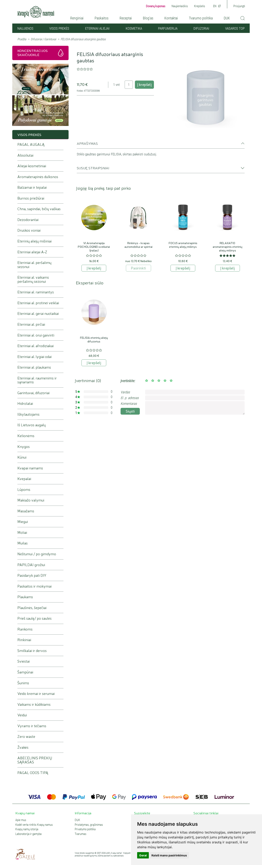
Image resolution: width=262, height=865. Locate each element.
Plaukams (25, 597)
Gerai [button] (143, 855)
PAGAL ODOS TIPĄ (32, 773)
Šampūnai (25, 672)
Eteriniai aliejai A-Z (32, 252)
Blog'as (148, 18)
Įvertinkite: (128, 381)
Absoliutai (25, 155)
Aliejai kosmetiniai (31, 166)
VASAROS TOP (235, 28)
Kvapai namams (30, 468)
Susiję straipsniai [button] (93, 168)
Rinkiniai (24, 640)
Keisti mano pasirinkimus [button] (169, 855)
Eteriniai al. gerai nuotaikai (38, 313)
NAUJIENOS (25, 28)
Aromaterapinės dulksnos (37, 177)
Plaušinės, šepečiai (31, 608)
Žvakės (22, 747)
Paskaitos (101, 18)
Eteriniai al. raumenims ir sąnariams (37, 380)
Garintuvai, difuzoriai (33, 393)
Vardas (125, 392)
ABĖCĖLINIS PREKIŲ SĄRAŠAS (34, 760)
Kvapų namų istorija (26, 829)
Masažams (25, 511)
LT (219, 6)
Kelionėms (25, 436)
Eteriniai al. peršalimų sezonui (34, 264)
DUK (227, 18)
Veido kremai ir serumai (36, 693)
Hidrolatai (25, 403)
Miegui (22, 521)
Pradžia (21, 39)
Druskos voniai (29, 230)
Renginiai (77, 18)
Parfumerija (167, 28)
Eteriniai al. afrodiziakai (35, 346)
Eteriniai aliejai (97, 28)
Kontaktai (171, 18)
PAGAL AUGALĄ (30, 144)
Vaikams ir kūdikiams (34, 704)
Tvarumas (80, 834)
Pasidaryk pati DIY (31, 575)
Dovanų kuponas (155, 6)
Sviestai (23, 661)
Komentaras (129, 404)
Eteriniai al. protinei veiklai (38, 303)
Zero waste (26, 736)
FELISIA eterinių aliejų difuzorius (94, 339)
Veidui (22, 715)
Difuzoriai (201, 28)
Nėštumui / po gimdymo (36, 554)
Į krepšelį (144, 84)
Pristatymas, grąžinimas (89, 825)
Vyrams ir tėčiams (31, 726)
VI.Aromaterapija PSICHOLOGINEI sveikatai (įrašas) (94, 246)
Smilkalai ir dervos (32, 650)
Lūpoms (23, 489)
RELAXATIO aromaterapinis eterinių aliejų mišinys (227, 246)
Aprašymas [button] (87, 143)
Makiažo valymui (30, 500)
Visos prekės (59, 28)
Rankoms (25, 629)
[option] (206, 89)
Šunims (23, 683)
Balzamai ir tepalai (32, 187)
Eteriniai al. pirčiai (31, 324)
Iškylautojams (28, 414)
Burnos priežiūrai (30, 198)
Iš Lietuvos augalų (31, 425)
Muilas (22, 543)
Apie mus (20, 820)
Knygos (23, 446)
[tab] (161, 145)
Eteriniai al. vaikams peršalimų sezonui (33, 279)
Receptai (126, 18)
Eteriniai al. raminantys (35, 292)
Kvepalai (24, 479)
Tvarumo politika (201, 18)
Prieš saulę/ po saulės (34, 618)
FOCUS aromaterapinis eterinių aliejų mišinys (183, 244)
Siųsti (130, 410)
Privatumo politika (85, 829)
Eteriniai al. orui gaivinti (35, 335)
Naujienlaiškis (180, 6)
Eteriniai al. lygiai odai (34, 357)
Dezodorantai (27, 220)
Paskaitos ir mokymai (34, 586)
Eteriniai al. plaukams (34, 367)
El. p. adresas (130, 398)
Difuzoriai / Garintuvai (43, 39)
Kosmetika (134, 28)
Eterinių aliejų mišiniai (34, 241)
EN (214, 6)
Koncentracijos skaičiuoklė (32, 52)
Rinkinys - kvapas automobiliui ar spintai (138, 244)
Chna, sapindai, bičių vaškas (39, 209)
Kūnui (21, 457)
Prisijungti (239, 6)
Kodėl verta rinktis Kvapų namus (34, 825)
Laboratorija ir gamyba (28, 834)
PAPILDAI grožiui (31, 565)
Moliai (22, 532)
